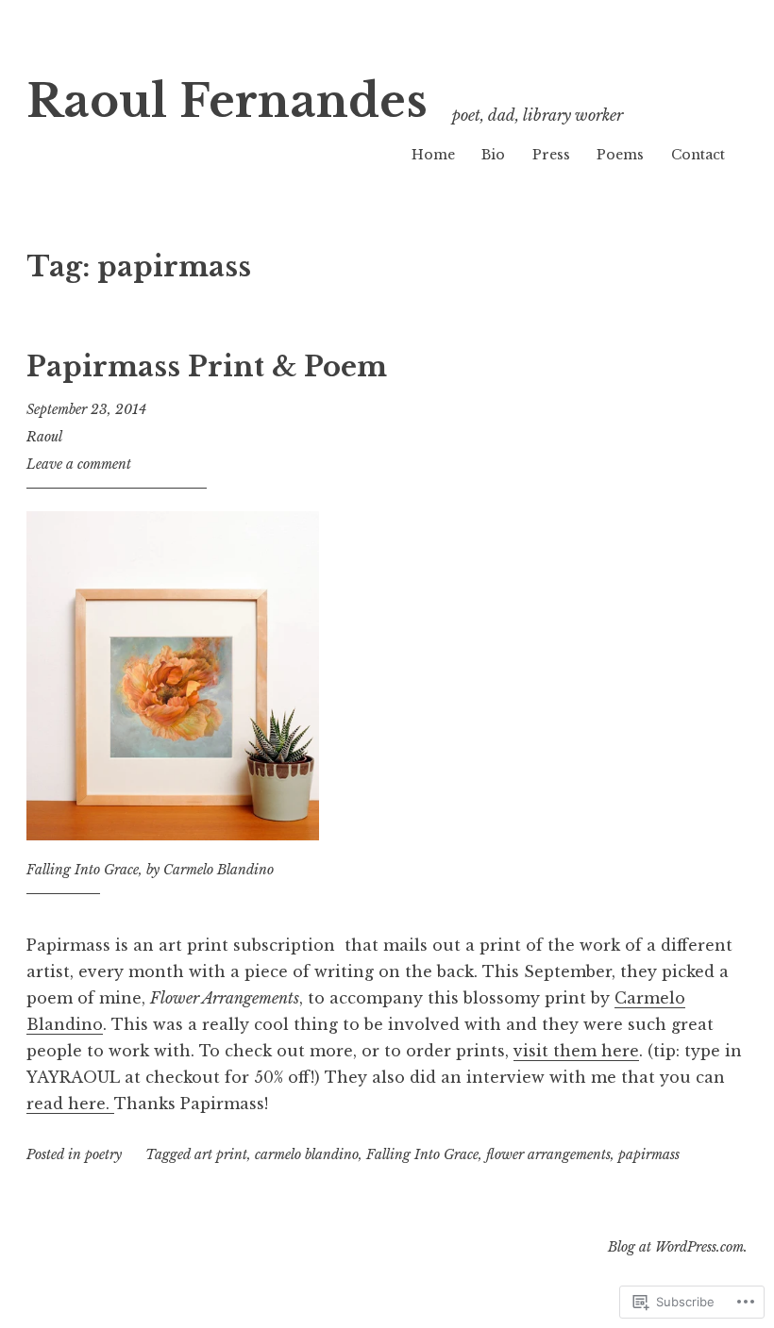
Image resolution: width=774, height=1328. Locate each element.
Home (433, 154)
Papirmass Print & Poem (206, 367)
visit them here (576, 1050)
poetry (103, 1154)
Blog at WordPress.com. (678, 1246)
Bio (493, 154)
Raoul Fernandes (227, 101)
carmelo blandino (307, 1154)
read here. (70, 1103)
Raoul (44, 436)
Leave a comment (78, 464)
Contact (698, 154)
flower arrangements (548, 1154)
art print (220, 1154)
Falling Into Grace (422, 1154)
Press (551, 154)
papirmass (649, 1154)
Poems (620, 154)
